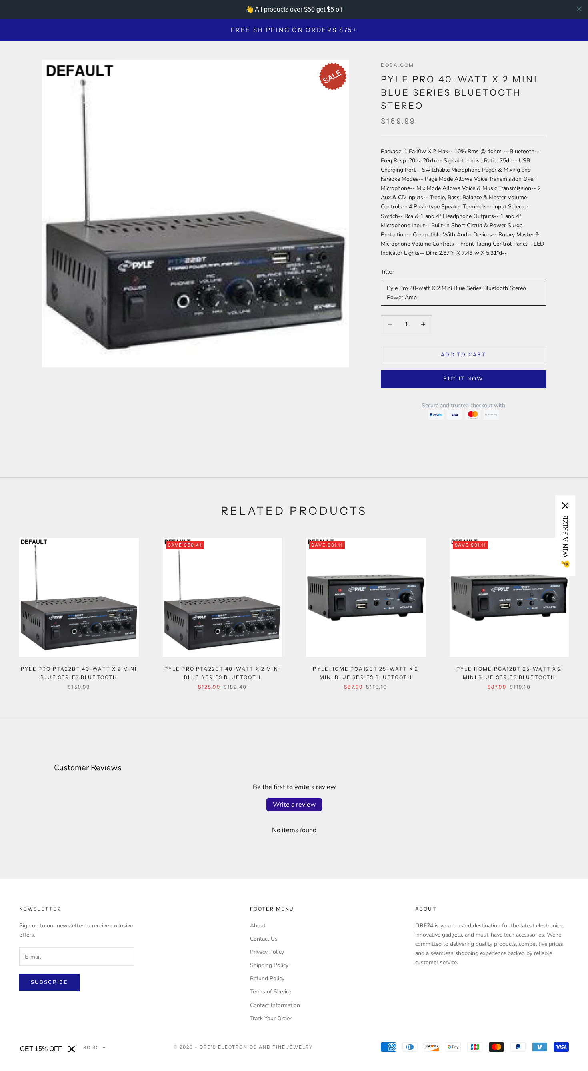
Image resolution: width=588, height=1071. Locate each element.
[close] (579, 9)
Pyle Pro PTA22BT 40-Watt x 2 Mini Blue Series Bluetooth (79, 673)
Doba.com (397, 65)
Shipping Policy (269, 965)
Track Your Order (271, 1018)
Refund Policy (267, 978)
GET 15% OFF (41, 1048)
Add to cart (463, 354)
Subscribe (49, 982)
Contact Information (275, 1005)
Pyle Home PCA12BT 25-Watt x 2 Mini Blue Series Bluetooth (365, 673)
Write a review (294, 804)
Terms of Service (270, 991)
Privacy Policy (267, 952)
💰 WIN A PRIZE (565, 542)
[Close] (71, 1049)
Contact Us (264, 939)
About (258, 925)
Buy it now (463, 378)
